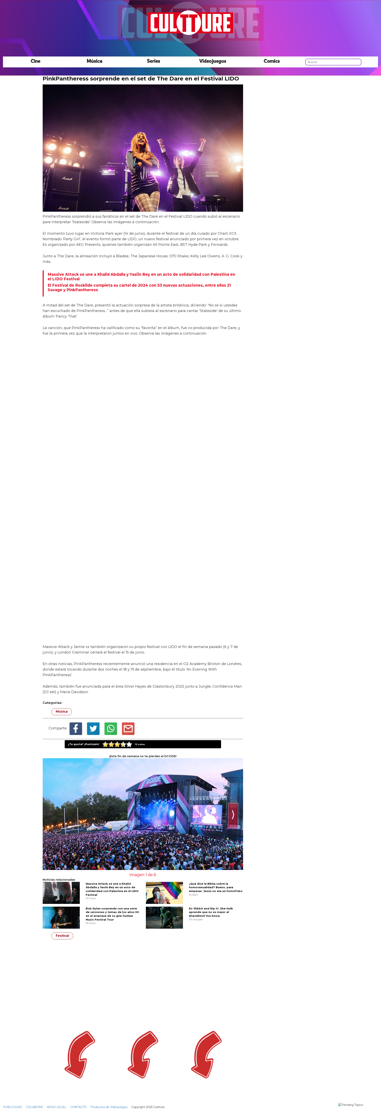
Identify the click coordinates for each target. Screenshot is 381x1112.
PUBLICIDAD (12, 1107)
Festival (62, 936)
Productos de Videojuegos (108, 1107)
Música (94, 61)
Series (153, 61)
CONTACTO (78, 1107)
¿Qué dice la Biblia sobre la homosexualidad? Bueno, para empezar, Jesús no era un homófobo (215, 887)
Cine (35, 61)
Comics (272, 61)
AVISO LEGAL (56, 1107)
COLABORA (34, 1107)
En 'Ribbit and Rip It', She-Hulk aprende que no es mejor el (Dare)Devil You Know (211, 912)
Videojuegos (212, 61)
